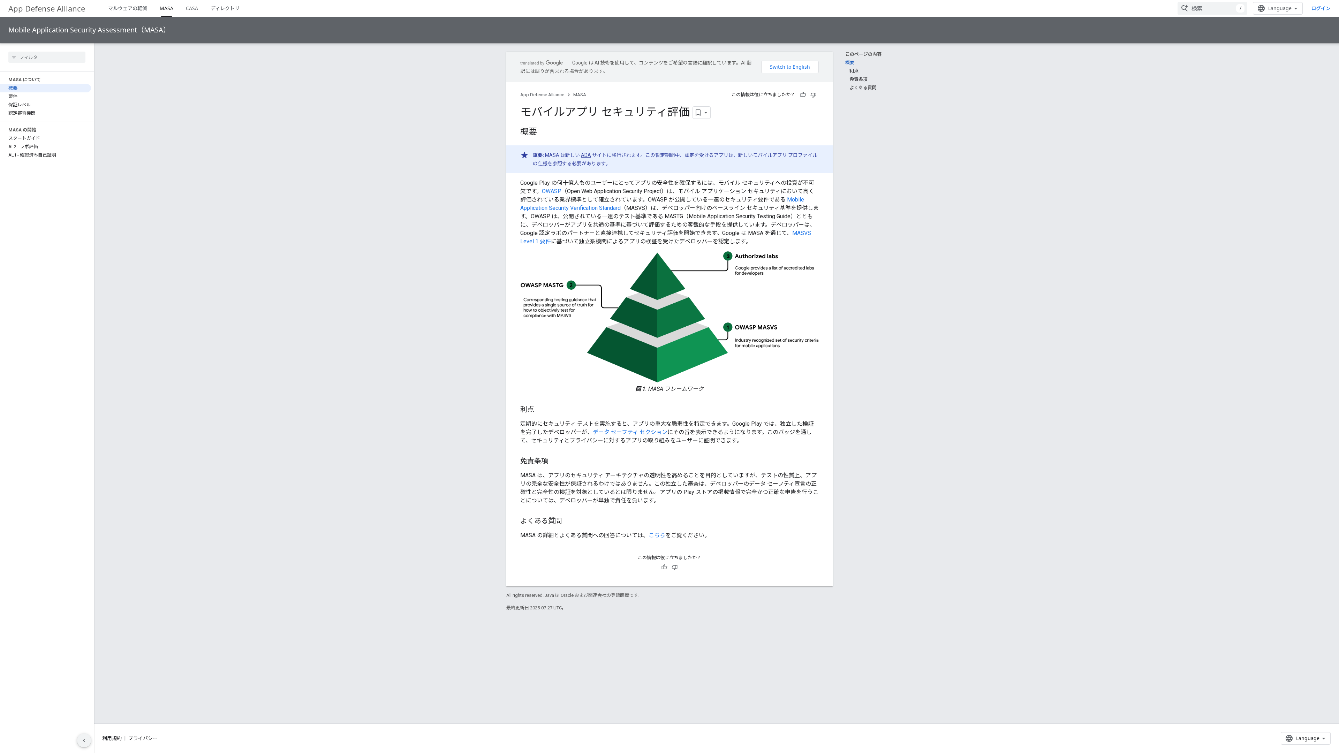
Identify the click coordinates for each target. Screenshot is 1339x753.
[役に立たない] (813, 95)
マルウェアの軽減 (127, 8)
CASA (192, 8)
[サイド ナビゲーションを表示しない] (84, 740)
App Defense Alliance (46, 8)
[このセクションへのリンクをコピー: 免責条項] (555, 461)
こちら (657, 535)
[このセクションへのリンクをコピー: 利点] (541, 410)
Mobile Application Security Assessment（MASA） (89, 30)
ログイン (1321, 8)
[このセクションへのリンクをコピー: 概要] (544, 132)
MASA (166, 8)
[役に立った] (803, 95)
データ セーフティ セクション (630, 432)
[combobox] (1212, 8)
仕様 (542, 163)
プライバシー (143, 738)
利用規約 (112, 738)
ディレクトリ (225, 8)
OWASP (551, 191)
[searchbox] (46, 57)
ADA (586, 155)
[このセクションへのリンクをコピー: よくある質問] (569, 521)
